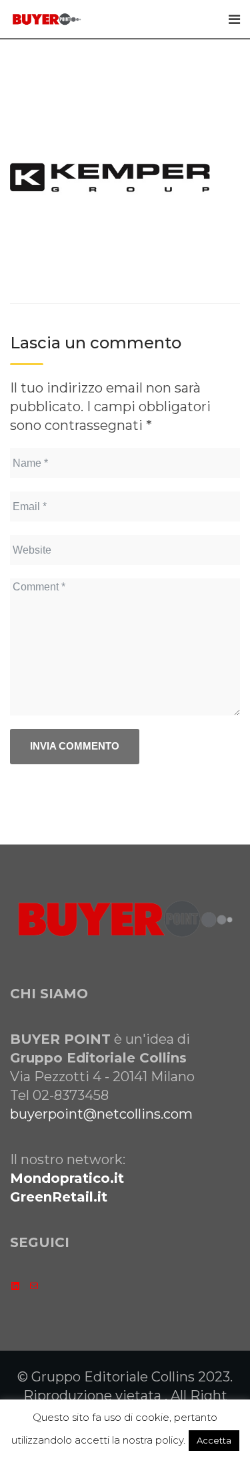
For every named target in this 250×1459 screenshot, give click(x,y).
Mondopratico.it (67, 1178)
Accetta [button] (214, 1440)
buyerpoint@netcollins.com (101, 1114)
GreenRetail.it (58, 1197)
